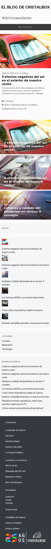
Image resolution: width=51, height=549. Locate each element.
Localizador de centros (15, 430)
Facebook (9, 497)
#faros (8, 104)
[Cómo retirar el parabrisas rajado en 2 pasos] (5, 304)
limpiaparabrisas (9, 108)
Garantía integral (12, 441)
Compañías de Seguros (15, 517)
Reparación (7, 345)
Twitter (8, 500)
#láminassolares (19, 104)
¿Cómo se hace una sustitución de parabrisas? (23, 408)
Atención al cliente (13, 477)
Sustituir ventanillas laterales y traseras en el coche (25, 323)
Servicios (9, 436)
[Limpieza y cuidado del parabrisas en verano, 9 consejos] (25, 218)
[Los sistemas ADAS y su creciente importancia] (5, 291)
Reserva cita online (13, 447)
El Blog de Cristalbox (25, 7)
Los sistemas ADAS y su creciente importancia (23, 297)
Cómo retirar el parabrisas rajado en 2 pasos (22, 310)
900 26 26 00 (11, 465)
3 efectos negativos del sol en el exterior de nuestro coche (23, 80)
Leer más (39, 93)
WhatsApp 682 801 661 (15, 471)
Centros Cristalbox (13, 523)
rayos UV (22, 108)
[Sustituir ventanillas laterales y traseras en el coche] (5, 317)
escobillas (32, 104)
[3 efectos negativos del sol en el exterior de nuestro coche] (25, 152)
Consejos (9, 101)
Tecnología (7, 349)
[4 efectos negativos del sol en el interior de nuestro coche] (25, 188)
